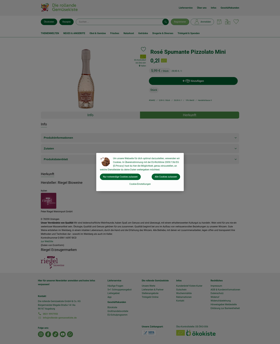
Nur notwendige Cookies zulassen (120, 176)
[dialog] (140, 172)
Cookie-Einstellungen (140, 184)
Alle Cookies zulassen (166, 176)
